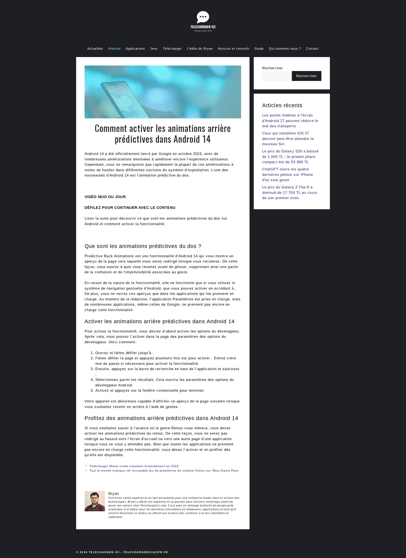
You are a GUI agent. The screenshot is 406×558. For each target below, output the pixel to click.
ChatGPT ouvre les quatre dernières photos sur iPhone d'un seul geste (287, 174)
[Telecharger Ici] (203, 22)
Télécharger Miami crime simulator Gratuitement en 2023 (134, 466)
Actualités (95, 48)
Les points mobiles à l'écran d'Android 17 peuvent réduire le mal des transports (290, 120)
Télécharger (172, 48)
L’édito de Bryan (200, 48)
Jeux (154, 48)
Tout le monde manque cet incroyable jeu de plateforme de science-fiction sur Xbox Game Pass (164, 470)
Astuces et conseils (233, 48)
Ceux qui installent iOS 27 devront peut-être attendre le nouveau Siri (288, 138)
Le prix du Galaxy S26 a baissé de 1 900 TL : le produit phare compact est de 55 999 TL (290, 156)
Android (114, 48)
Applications (135, 48)
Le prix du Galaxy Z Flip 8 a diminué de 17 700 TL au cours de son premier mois (289, 192)
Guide (259, 48)
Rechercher (272, 68)
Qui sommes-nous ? (285, 48)
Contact (312, 48)
